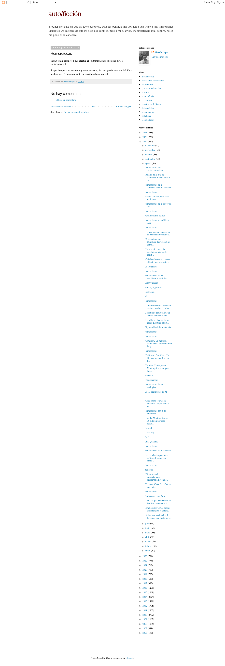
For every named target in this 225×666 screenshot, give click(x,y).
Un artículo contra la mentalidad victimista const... (156, 252)
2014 (145, 596)
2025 (145, 137)
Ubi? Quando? (151, 441)
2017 (145, 583)
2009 (145, 619)
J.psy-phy (149, 428)
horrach (145, 92)
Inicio (93, 106)
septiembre (150, 158)
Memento (149, 375)
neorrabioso (147, 84)
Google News (148, 119)
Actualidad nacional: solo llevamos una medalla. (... (158, 516)
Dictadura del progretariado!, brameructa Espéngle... (157, 477)
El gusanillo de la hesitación (158, 327)
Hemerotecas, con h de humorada (155, 412)
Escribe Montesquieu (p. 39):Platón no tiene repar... (156, 420)
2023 (145, 556)
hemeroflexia (148, 96)
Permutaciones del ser (155, 215)
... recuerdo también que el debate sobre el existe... (157, 314)
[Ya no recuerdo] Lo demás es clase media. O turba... (158, 307)
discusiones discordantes (153, 80)
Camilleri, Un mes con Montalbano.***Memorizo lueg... (158, 343)
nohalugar (146, 115)
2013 (145, 601)
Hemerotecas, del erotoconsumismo (154, 169)
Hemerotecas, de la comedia (158, 450)
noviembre (150, 149)
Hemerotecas (150, 191)
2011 (145, 610)
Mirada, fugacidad (153, 287)
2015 (145, 592)
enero (148, 550)
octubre (149, 154)
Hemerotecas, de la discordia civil (158, 205)
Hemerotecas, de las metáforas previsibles (156, 277)
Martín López (162, 52)
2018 (145, 578)
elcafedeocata (148, 76)
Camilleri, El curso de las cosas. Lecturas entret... (157, 321)
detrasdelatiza (148, 107)
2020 (145, 569)
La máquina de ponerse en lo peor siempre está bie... (158, 233)
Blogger (129, 657)
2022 (145, 560)
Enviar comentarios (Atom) (76, 112)
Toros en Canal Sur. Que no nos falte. (158, 486)
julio (147, 523)
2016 (145, 587)
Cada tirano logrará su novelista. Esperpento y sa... (157, 403)
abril (147, 537)
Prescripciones (151, 379)
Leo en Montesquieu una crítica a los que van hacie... (156, 458)
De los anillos (151, 266)
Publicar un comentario (65, 99)
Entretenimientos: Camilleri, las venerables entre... (157, 242)
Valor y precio (151, 282)
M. (146, 296)
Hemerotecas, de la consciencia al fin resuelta (158, 186)
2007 (145, 628)
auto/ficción (64, 14)
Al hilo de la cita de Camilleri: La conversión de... (157, 177)
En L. (147, 437)
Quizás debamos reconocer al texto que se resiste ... (157, 260)
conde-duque (148, 111)
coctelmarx (147, 100)
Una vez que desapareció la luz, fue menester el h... (158, 502)
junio (148, 527)
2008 (145, 623)
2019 (145, 574)
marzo (148, 541)
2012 (145, 605)
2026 (145, 132)
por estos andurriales (151, 88)
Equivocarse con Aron (155, 496)
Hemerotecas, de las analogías (154, 386)
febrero (149, 546)
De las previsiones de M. (156, 391)
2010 (145, 614)
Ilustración (150, 291)
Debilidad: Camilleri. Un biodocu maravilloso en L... (157, 358)
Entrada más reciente (61, 106)
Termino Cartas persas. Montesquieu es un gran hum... (157, 368)
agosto (148, 163)
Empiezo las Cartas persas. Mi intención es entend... (157, 509)
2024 (145, 141)
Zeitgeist (149, 469)
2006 (145, 632)
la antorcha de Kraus (151, 104)
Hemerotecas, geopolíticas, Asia (157, 221)
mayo (148, 532)
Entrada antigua (123, 106)
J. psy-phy (149, 432)
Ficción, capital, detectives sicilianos (157, 198)
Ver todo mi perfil (160, 56)
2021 (145, 565)
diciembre (150, 145)
